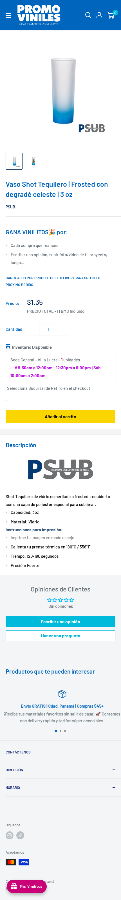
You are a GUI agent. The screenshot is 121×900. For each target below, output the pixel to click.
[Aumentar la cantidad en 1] (63, 329)
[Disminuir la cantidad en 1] (33, 329)
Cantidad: (15, 329)
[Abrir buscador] (88, 15)
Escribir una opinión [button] (60, 621)
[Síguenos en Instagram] (10, 835)
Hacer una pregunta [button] (60, 635)
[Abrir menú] (8, 15)
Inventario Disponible (32, 347)
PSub (10, 206)
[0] (110, 15)
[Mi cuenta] (99, 15)
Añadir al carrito (60, 416)
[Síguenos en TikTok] (20, 835)
